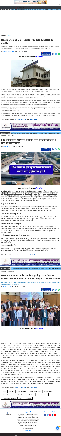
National (28, 398)
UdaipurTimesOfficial (35, 391)
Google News (33, 119)
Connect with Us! (50, 412)
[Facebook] (45, 415)
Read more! (28, 430)
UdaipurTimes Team (8, 51)
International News (42, 395)
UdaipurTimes (6, 395)
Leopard (21, 398)
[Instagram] (50, 415)
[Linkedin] (53, 415)
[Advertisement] (30, 23)
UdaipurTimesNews (19, 395)
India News (31, 395)
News (8, 35)
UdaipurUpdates (21, 391)
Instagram (23, 119)
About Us (28, 412)
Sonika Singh (6, 146)
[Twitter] (48, 415)
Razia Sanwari (7, 287)
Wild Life (10, 271)
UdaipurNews (48, 391)
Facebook (17, 119)
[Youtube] (55, 415)
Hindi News (10, 135)
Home (3, 35)
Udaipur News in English (9, 398)
